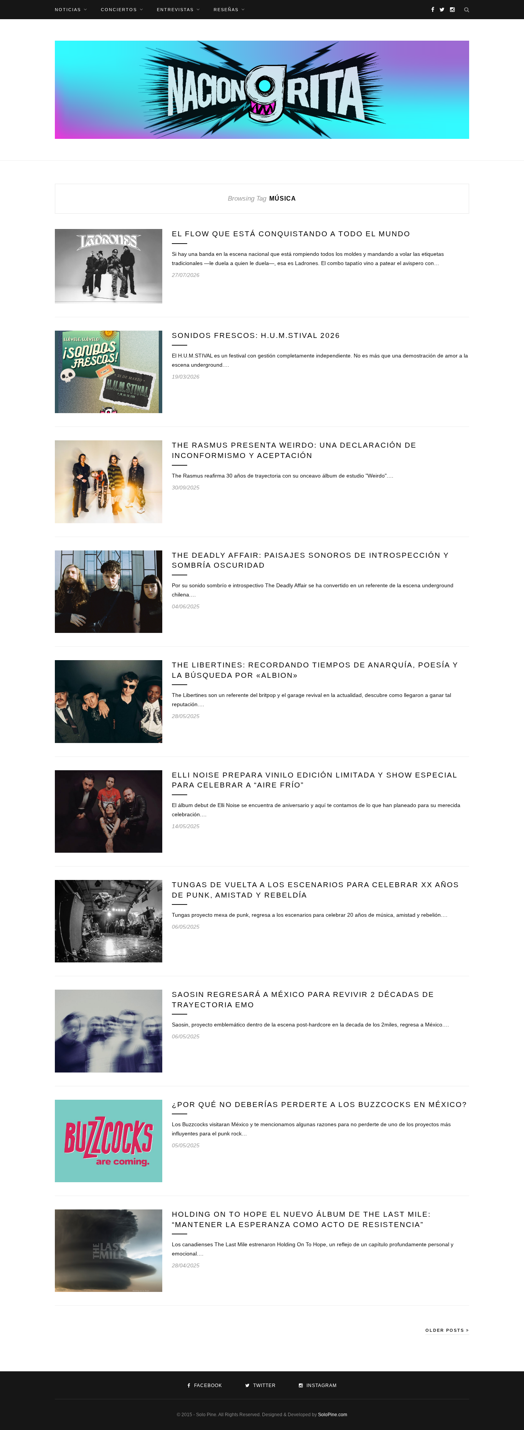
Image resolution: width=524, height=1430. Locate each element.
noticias (68, 9)
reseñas (226, 9)
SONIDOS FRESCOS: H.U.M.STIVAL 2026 (256, 335)
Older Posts (445, 1330)
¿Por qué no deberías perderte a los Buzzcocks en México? (319, 1105)
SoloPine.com (332, 1414)
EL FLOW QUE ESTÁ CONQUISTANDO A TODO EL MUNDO (291, 234)
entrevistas (175, 9)
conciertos (119, 9)
